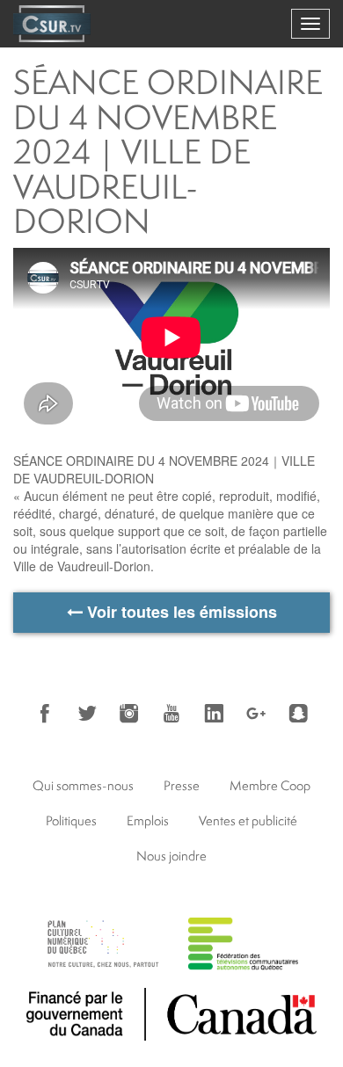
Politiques (71, 820)
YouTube (171, 713)
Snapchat (298, 713)
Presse (182, 785)
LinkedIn (213, 713)
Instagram (129, 713)
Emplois (148, 820)
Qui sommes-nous (83, 785)
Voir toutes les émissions (180, 611)
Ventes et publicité (248, 820)
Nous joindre (171, 855)
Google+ (256, 713)
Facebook (45, 713)
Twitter (87, 713)
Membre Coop (270, 785)
